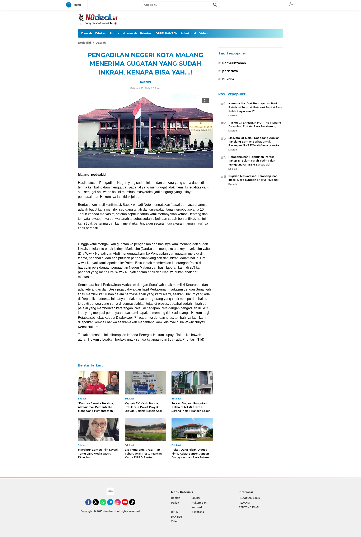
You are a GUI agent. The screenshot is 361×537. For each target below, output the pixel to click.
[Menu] (69, 5)
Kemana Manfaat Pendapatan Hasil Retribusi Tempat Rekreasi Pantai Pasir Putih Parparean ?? (255, 107)
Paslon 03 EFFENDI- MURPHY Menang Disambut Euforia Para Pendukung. (254, 124)
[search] (215, 4)
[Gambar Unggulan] (145, 167)
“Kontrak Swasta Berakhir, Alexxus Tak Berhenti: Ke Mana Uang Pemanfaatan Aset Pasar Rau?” (96, 409)
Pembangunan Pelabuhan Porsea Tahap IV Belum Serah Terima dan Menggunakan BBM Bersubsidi (251, 160)
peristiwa (230, 71)
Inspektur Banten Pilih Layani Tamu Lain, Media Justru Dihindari (98, 453)
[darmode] (290, 4)
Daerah (101, 42)
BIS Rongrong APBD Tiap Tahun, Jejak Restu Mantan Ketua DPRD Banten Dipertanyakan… (143, 455)
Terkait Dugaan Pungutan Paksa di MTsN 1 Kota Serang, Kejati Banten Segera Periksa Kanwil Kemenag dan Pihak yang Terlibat (192, 411)
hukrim (228, 79)
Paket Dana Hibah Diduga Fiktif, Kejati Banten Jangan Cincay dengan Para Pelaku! (191, 453)
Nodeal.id (84, 42)
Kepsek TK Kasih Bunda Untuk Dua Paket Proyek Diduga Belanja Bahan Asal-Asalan (144, 409)
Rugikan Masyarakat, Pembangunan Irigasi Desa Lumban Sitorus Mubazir (253, 177)
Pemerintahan (234, 63)
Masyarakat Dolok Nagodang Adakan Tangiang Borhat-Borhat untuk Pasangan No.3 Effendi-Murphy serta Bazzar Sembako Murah (254, 143)
